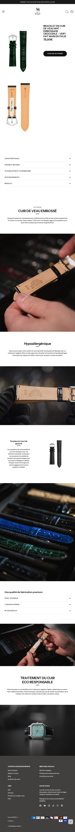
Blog (9, 776)
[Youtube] (45, 805)
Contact (10, 793)
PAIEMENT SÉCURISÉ (12, 165)
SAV (9, 790)
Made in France (13, 773)
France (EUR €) (12, 817)
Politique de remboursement (49, 773)
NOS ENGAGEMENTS (12, 177)
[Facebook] (40, 805)
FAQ (9, 799)
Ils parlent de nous (14, 779)
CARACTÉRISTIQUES (12, 158)
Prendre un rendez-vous (16, 796)
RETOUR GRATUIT (11, 611)
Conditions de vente (46, 776)
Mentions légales (45, 770)
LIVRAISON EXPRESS (12, 604)
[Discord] (62, 805)
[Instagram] (49, 805)
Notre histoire (12, 770)
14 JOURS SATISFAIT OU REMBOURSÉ (18, 171)
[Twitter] (58, 805)
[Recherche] (67, 12)
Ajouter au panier (55, 53)
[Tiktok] (53, 805)
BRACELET (8, 183)
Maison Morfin (16, 826)
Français (10, 821)
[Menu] (3, 11)
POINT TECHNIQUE (11, 598)
